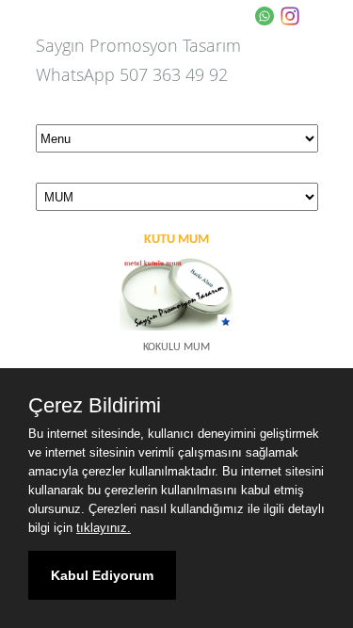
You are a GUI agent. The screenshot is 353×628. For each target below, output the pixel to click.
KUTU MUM (176, 240)
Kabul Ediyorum (102, 575)
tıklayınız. (103, 528)
